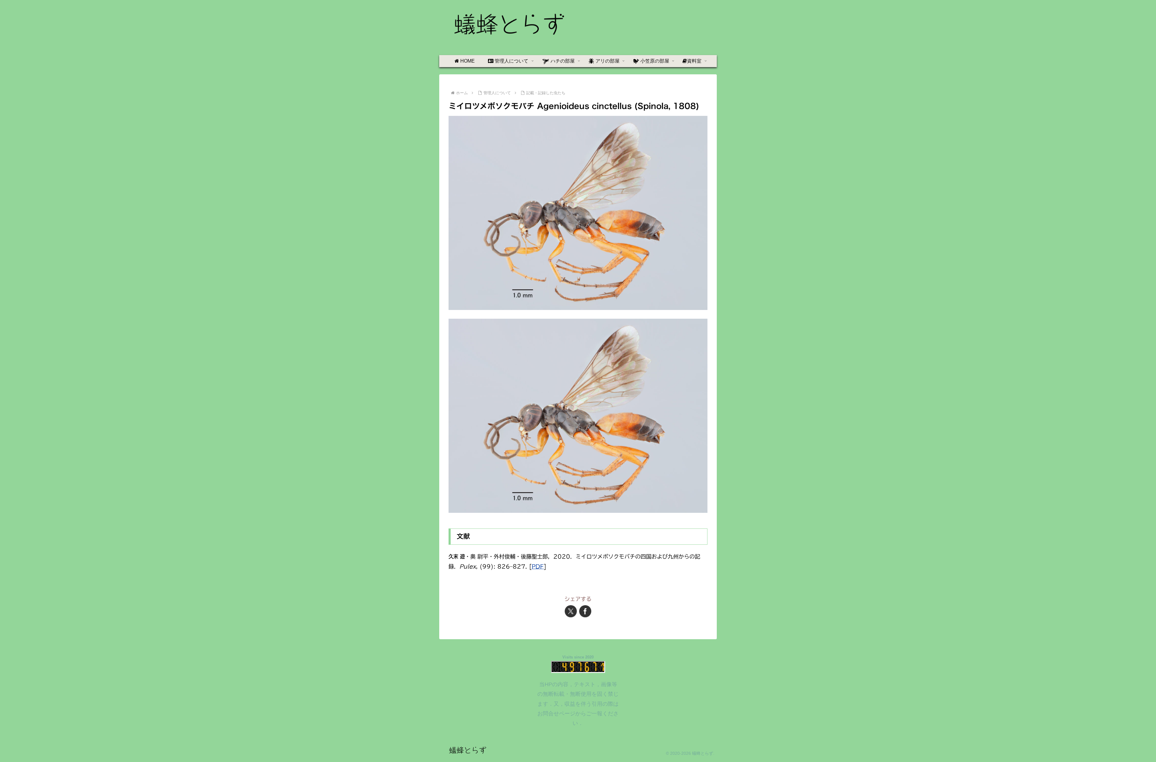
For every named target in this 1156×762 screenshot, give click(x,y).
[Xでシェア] (571, 611)
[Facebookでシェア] (585, 611)
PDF (538, 566)
